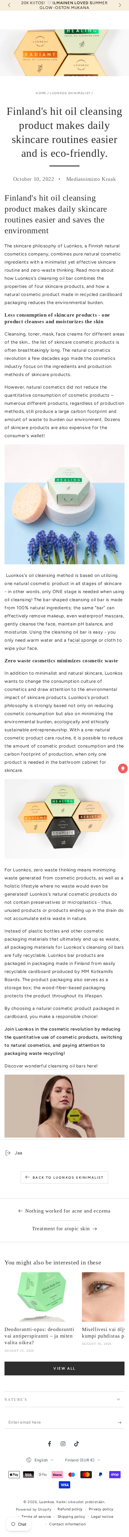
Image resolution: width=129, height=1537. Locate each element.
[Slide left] (9, 5)
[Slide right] (119, 5)
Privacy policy (101, 1509)
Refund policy (70, 1509)
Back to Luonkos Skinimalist (68, 1178)
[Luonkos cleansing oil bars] (64, 1136)
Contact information (67, 1524)
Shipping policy (71, 1517)
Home (41, 93)
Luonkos (46, 1502)
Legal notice (102, 1517)
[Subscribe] (121, 1422)
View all (64, 1368)
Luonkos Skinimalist (70, 93)
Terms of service (36, 1517)
